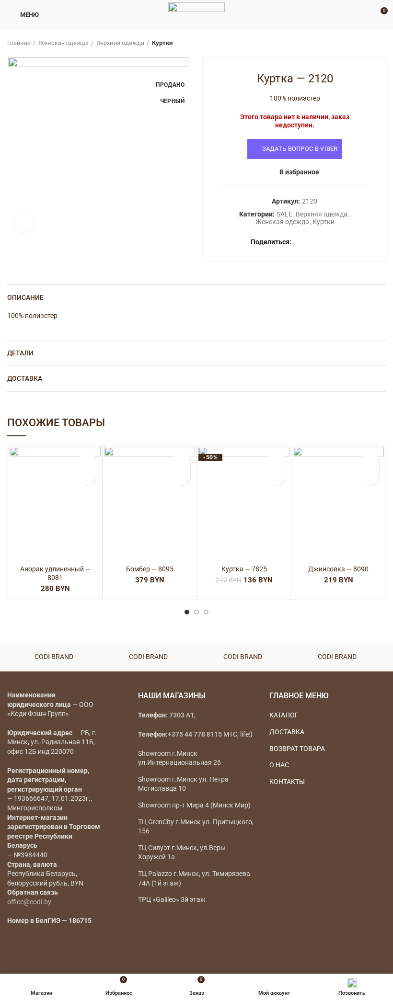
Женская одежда (63, 42)
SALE (284, 214)
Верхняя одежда (120, 42)
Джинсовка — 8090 (338, 569)
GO (366, 14)
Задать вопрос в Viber (300, 148)
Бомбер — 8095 (149, 569)
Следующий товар (381, 43)
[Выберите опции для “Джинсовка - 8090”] (370, 476)
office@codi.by (29, 902)
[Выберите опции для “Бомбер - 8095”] (181, 476)
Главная (19, 42)
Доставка (24, 378)
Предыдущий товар (362, 43)
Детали (20, 353)
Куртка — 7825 (244, 569)
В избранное (299, 172)
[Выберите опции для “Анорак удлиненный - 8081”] (87, 476)
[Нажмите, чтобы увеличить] (24, 222)
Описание (25, 297)
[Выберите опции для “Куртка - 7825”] (276, 476)
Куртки (162, 42)
